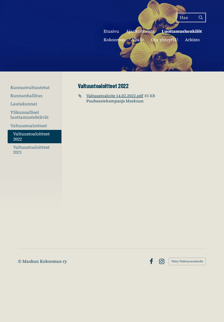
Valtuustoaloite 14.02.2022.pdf (114, 96)
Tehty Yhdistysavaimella (187, 261)
